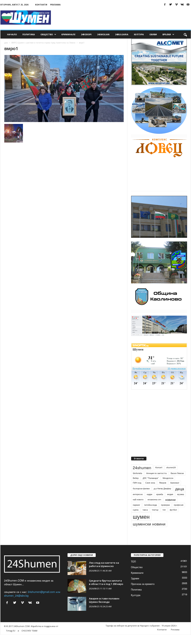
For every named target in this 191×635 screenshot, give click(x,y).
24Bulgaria (121, 34)
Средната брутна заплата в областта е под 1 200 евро (106, 582)
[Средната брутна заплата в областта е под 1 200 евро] (77, 586)
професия (178, 504)
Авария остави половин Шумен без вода (104, 600)
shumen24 (171, 467)
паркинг (136, 504)
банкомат (174, 482)
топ (164, 509)
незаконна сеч (154, 499)
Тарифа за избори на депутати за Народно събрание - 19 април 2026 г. (142, 625)
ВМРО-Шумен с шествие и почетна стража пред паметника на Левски (43, 42)
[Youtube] (188, 4)
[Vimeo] (176, 4)
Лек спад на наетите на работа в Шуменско (104, 564)
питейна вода (150, 504)
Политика (28, 34)
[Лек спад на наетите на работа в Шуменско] (77, 568)
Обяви (153, 34)
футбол (173, 509)
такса (145, 509)
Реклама (55, 4)
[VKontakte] (182, 4)
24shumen (142, 467)
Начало (12, 34)
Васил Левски (177, 473)
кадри (149, 494)
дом (6, 42)
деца (179, 488)
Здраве (135, 578)
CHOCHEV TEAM (29, 630)
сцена (135, 509)
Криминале (68, 34)
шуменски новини (149, 524)
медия (170, 494)
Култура (139, 34)
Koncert (158, 467)
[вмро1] (64, 88)
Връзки (166, 34)
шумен (141, 516)
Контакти (41, 4)
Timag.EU (10, 630)
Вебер (136, 478)
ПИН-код (137, 482)
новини (170, 499)
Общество (46, 34)
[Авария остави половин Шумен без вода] (77, 604)
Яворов (162, 482)
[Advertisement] (123, 17)
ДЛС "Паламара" (151, 478)
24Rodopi (86, 34)
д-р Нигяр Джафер (162, 488)
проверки (165, 504)
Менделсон (168, 478)
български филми (141, 488)
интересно (138, 494)
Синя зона (150, 482)
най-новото (138, 499)
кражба (159, 494)
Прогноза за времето (142, 584)
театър (155, 509)
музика (180, 494)
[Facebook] (165, 4)
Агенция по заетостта (156, 473)
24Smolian (103, 34)
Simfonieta (137, 473)
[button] (185, 34)
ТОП (133, 561)
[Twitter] (170, 4)
